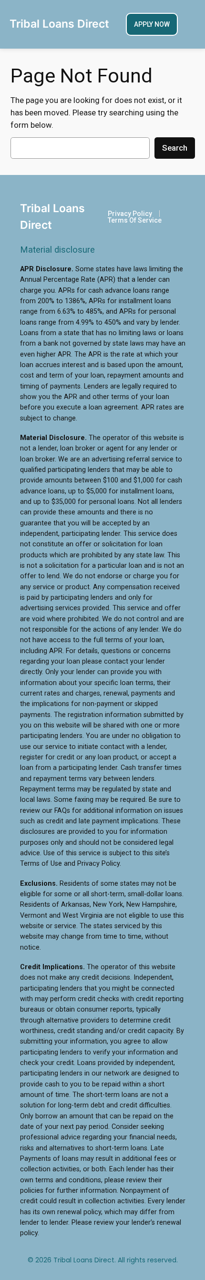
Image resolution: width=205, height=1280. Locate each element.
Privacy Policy (130, 213)
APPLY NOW (152, 24)
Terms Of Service (135, 220)
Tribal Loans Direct (59, 24)
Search (174, 148)
